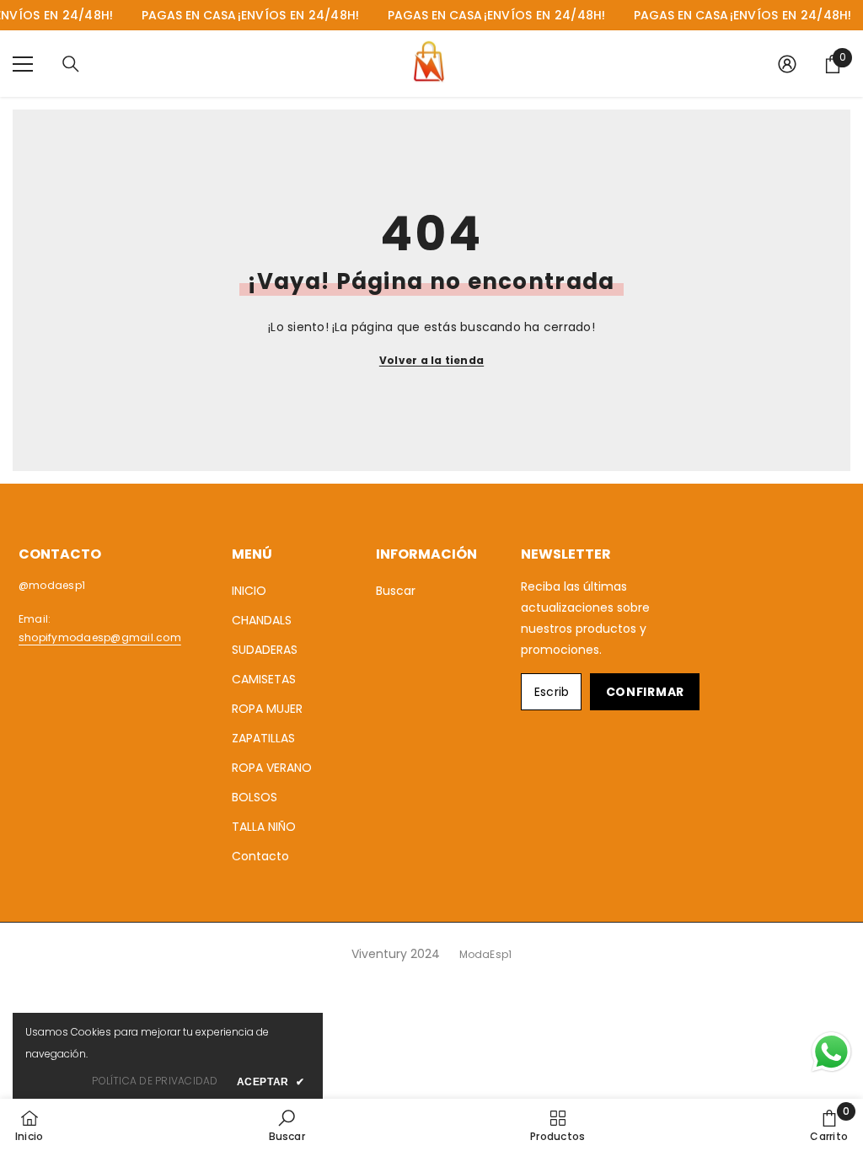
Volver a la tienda (431, 360)
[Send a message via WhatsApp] (831, 1052)
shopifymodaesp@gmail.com (100, 637)
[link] (287, 1125)
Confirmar (645, 691)
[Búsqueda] (71, 64)
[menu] (23, 64)
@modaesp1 (52, 585)
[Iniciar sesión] (787, 64)
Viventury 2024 (395, 953)
